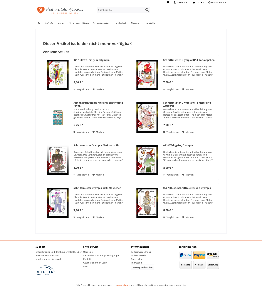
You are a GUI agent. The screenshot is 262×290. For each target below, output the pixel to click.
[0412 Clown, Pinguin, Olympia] (58, 74)
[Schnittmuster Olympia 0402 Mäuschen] (58, 202)
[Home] (38, 23)
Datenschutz (137, 259)
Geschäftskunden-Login (95, 262)
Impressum (137, 262)
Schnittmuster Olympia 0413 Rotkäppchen (189, 60)
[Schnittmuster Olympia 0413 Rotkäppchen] (147, 74)
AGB (85, 266)
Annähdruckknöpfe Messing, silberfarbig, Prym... (99, 104)
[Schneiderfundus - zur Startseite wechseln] (60, 12)
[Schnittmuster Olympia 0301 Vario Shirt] (58, 160)
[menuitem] (167, 2)
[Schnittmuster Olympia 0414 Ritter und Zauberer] (147, 117)
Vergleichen (82, 89)
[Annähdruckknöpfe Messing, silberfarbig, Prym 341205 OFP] (58, 117)
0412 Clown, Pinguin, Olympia (92, 60)
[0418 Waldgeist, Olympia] (147, 160)
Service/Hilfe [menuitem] (217, 2)
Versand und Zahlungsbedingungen (101, 255)
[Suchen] (147, 10)
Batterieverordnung (141, 251)
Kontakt (87, 259)
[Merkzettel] (168, 2)
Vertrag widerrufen (143, 267)
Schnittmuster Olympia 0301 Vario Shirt (98, 145)
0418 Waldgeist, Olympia (178, 145)
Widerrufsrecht (138, 255)
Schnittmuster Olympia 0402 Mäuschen (97, 188)
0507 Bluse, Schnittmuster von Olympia (187, 188)
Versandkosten (123, 285)
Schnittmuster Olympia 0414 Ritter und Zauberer (187, 104)
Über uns (88, 251)
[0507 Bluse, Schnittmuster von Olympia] (147, 202)
